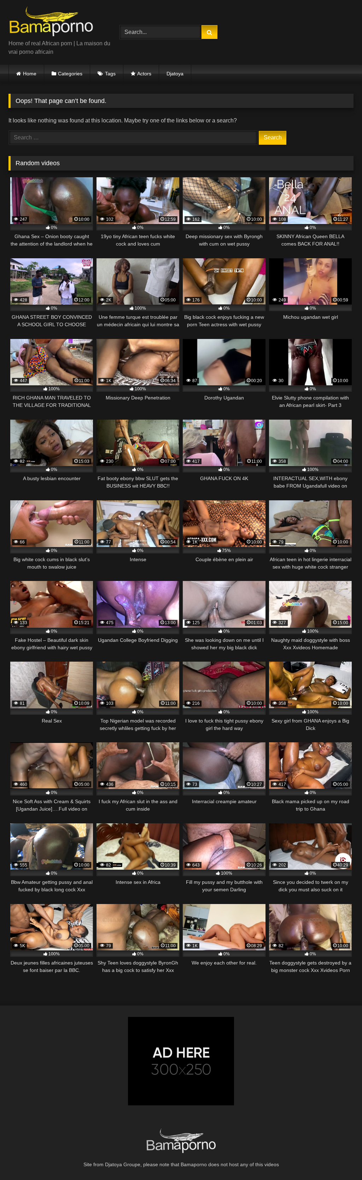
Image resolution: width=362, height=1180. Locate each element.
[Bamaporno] (55, 22)
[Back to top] (340, 1159)
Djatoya (175, 73)
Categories (70, 73)
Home (29, 73)
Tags (110, 73)
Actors (144, 73)
